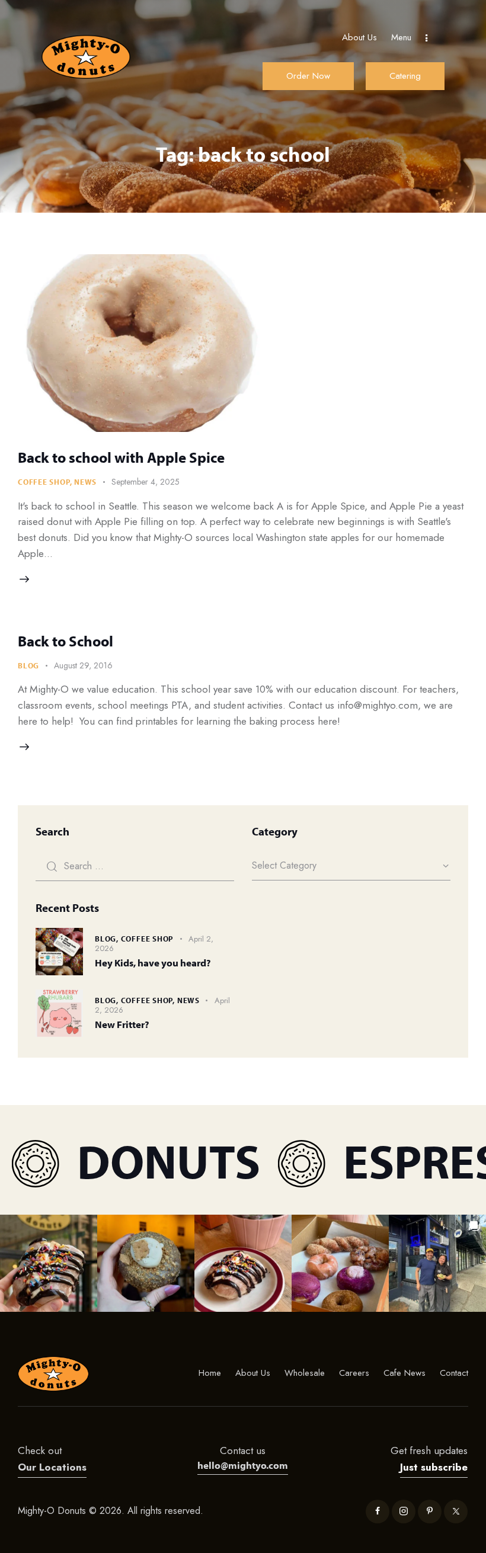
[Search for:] (135, 866)
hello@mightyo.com (242, 1465)
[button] (48, 1263)
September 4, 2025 (145, 482)
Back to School (65, 641)
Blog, (108, 938)
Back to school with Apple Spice (121, 457)
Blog (28, 665)
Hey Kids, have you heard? (153, 962)
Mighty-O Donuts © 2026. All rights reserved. (112, 1510)
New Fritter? (122, 1024)
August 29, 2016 (83, 665)
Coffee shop (44, 481)
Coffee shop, (149, 1000)
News (85, 481)
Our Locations (52, 1467)
